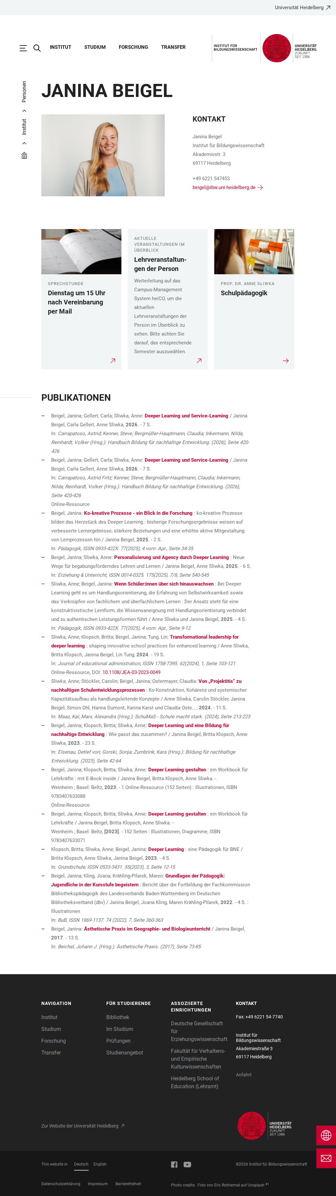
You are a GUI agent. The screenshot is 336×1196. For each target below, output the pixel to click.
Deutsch (81, 1164)
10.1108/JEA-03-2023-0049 (131, 672)
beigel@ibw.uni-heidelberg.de (224, 187)
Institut (60, 47)
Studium (95, 47)
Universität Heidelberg (299, 7)
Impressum (98, 1184)
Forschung (133, 47)
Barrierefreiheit (128, 1184)
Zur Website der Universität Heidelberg (79, 1125)
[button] (70, 1003)
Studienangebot (124, 1053)
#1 (267, 1184)
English (100, 1164)
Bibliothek (117, 1017)
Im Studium (119, 1029)
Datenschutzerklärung (60, 1184)
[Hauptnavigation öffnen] (26, 48)
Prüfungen (118, 1041)
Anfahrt (244, 1074)
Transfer (173, 47)
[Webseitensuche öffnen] (40, 48)
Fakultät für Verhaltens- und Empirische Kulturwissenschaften (198, 1059)
